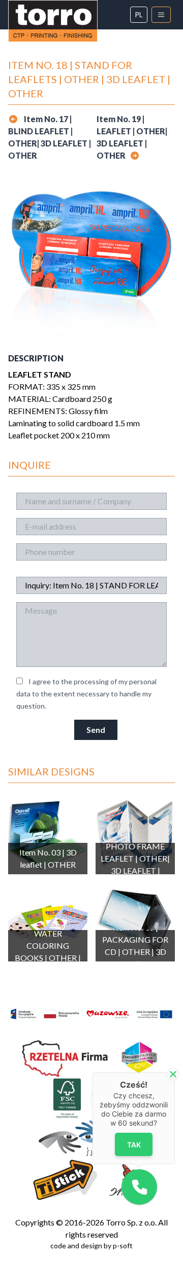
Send (95, 729)
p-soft (123, 1245)
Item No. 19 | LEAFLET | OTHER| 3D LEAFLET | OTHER (132, 137)
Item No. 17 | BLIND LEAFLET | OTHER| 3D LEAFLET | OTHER (49, 137)
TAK (134, 1144)
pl (139, 14)
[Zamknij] (173, 1074)
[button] (139, 1187)
